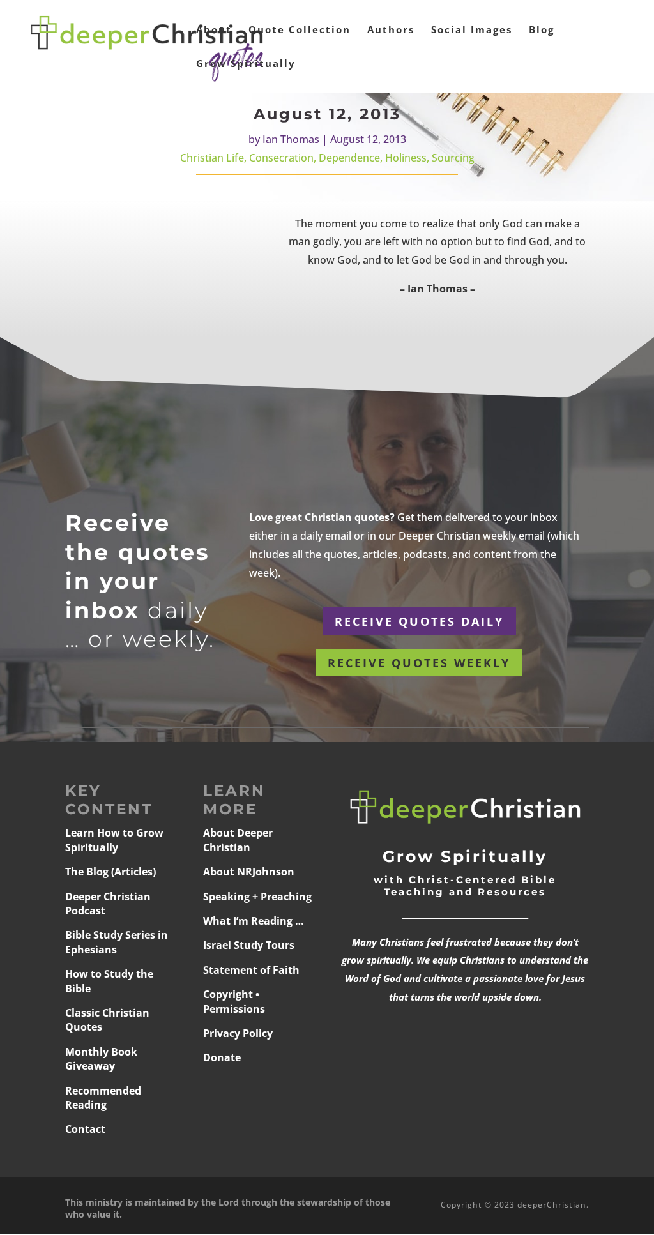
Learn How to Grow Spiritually (114, 840)
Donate (222, 1057)
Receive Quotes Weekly (419, 663)
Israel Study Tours (248, 945)
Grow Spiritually (246, 64)
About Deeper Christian (238, 840)
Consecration (281, 158)
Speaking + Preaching (257, 897)
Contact (85, 1129)
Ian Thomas (290, 139)
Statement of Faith (251, 970)
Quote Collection (299, 30)
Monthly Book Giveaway (101, 1059)
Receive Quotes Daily (419, 621)
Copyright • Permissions (234, 1001)
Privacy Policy (238, 1033)
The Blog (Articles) (110, 872)
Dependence (349, 158)
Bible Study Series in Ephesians (116, 942)
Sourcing (453, 158)
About (214, 30)
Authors (390, 30)
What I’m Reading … (253, 921)
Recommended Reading (103, 1098)
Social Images (471, 30)
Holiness (406, 158)
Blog (541, 30)
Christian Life (212, 158)
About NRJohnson (248, 872)
